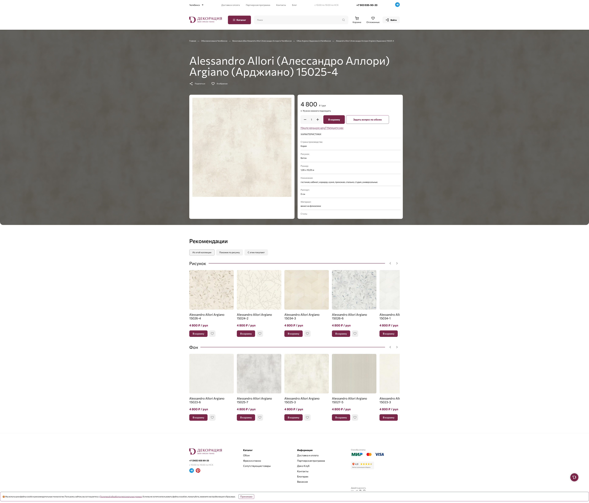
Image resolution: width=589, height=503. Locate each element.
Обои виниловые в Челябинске (214, 41)
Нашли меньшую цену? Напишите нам (322, 127)
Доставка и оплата (230, 5)
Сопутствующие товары (257, 465)
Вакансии (302, 481)
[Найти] (343, 19)
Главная (192, 41)
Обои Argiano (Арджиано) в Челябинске (314, 41)
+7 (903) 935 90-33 (199, 460)
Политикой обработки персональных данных (121, 496)
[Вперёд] (397, 263)
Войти (394, 20)
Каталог (241, 19)
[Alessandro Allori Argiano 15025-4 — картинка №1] (241, 147)
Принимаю (246, 496)
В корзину (334, 119)
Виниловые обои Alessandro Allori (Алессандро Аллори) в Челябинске (262, 41)
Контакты (281, 5)
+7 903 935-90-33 (366, 5)
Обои (246, 455)
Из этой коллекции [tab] (201, 252)
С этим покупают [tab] (256, 252)
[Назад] (390, 263)
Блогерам (302, 476)
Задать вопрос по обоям (367, 119)
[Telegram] (397, 5)
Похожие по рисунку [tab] (229, 252)
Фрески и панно (252, 460)
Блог (294, 5)
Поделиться (200, 83)
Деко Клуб (303, 465)
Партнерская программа (258, 5)
